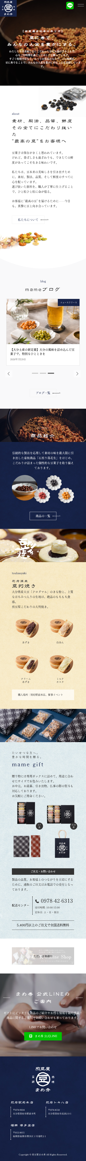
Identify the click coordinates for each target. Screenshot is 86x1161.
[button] (28, 220)
